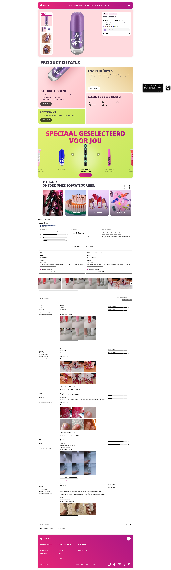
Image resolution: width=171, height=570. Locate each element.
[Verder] (98, 154)
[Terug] (72, 154)
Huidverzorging (78, 5)
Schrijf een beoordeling (117, 20)
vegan (106, 13)
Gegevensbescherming (90, 564)
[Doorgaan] (129, 187)
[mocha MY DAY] (105, 26)
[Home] (45, 5)
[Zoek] (129, 5)
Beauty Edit (107, 5)
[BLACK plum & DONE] (107, 26)
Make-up (70, 5)
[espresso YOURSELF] (111, 26)
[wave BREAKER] (113, 26)
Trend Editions (88, 5)
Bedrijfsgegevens (79, 564)
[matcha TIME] (115, 26)
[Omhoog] (129, 539)
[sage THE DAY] (109, 26)
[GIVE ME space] (103, 26)
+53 (117, 26)
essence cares (98, 5)
